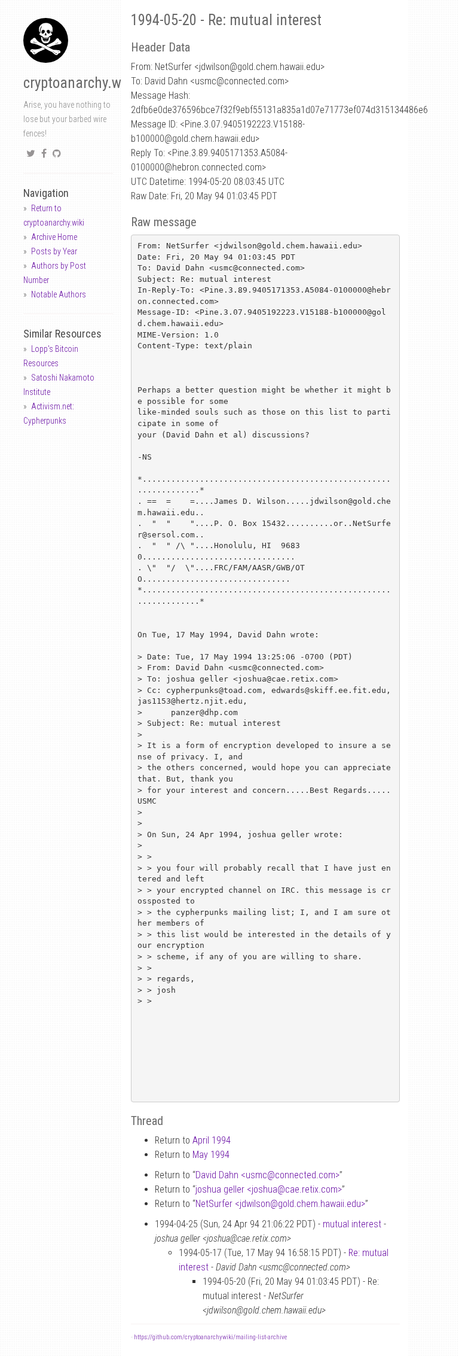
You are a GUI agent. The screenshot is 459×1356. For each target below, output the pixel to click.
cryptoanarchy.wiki (79, 83)
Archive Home (54, 237)
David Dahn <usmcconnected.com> (267, 1175)
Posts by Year (54, 251)
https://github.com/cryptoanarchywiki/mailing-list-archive (210, 1337)
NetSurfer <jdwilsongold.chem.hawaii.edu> (280, 1203)
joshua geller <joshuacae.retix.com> (268, 1189)
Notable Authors (58, 294)
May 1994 (211, 1154)
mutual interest (352, 1224)
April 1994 (211, 1140)
